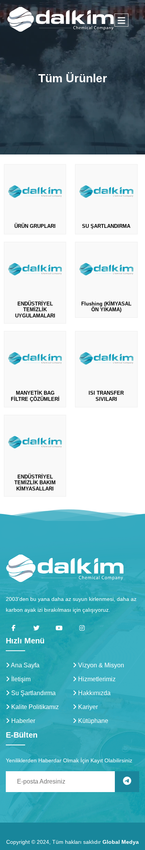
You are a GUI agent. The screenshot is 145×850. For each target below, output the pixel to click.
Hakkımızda (94, 693)
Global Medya (120, 842)
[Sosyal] (13, 628)
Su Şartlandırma (33, 693)
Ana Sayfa (24, 665)
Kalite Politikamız (34, 707)
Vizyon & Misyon (100, 665)
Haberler (22, 721)
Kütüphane (92, 721)
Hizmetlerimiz (96, 679)
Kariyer (87, 707)
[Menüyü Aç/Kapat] (121, 20)
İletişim (20, 679)
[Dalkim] (65, 568)
